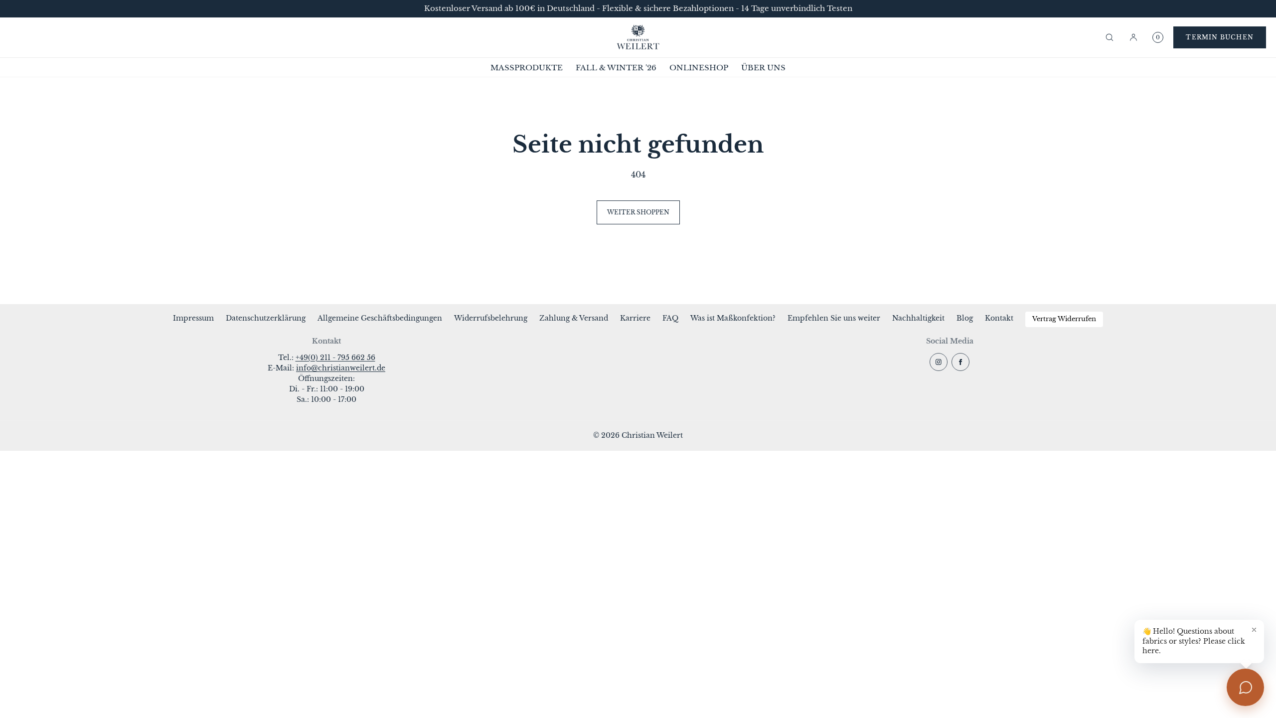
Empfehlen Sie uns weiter (834, 318)
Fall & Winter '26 (616, 67)
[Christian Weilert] (638, 37)
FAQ (670, 318)
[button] (1109, 37)
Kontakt (999, 318)
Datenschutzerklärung (266, 318)
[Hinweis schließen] (1254, 630)
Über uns (763, 67)
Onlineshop (698, 67)
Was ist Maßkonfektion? (733, 318)
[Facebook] (960, 362)
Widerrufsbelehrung (490, 318)
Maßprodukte (526, 67)
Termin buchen (1220, 37)
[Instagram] (939, 362)
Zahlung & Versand (573, 318)
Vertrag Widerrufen (1064, 319)
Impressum (193, 318)
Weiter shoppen (638, 212)
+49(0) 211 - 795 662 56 (335, 357)
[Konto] (1133, 37)
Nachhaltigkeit (918, 318)
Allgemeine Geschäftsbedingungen (380, 318)
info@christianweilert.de (340, 367)
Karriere (635, 318)
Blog (965, 318)
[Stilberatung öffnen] (1245, 687)
